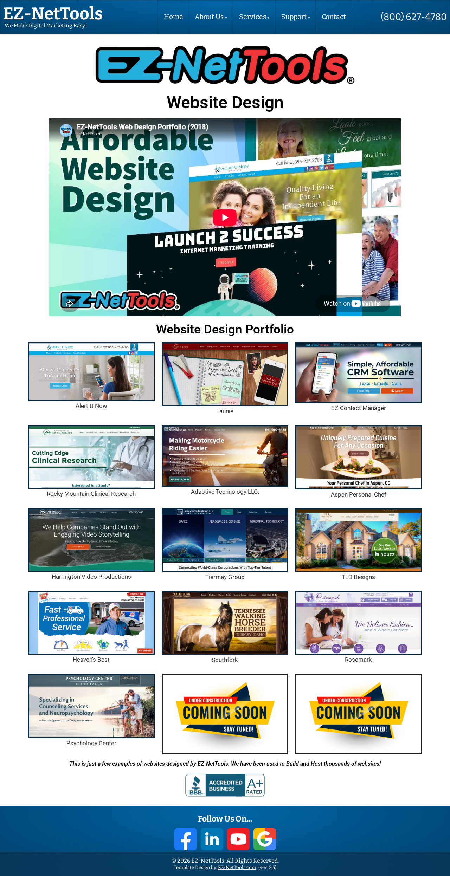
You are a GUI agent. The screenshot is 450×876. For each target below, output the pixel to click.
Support (294, 17)
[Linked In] (212, 839)
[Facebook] (185, 839)
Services (252, 17)
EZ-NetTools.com (237, 867)
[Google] (264, 839)
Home (173, 17)
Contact (334, 17)
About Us (209, 17)
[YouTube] (238, 839)
